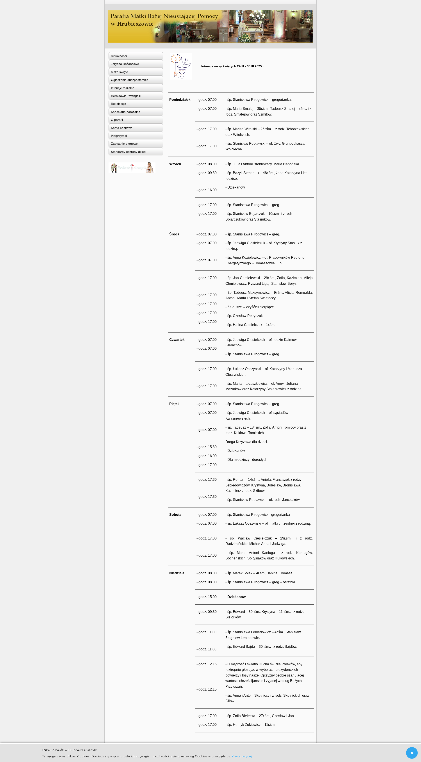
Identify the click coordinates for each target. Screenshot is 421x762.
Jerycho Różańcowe (125, 64)
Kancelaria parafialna (125, 112)
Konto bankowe (121, 128)
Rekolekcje (118, 103)
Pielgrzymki (119, 135)
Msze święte (119, 72)
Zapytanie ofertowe (124, 143)
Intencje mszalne (122, 88)
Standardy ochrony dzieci (128, 151)
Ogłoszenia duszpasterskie (129, 80)
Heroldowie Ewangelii (126, 96)
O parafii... (118, 119)
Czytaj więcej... (243, 756)
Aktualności (119, 56)
